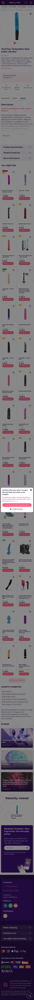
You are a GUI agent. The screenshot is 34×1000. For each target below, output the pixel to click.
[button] (16, 509)
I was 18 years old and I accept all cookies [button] (17, 505)
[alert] (17, 500)
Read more (15, 501)
